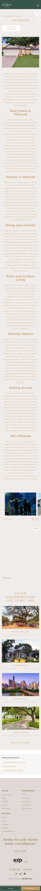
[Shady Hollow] (20, 620)
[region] (20, 553)
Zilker (24, 795)
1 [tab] (3, 519)
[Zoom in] (36, 528)
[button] (38, 5)
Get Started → (30, 888)
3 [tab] (6, 519)
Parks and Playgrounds (11, 28)
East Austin (26, 802)
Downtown (25, 798)
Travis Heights (27, 808)
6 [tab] (11, 519)
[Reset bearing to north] (36, 534)
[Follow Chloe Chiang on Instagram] (16, 873)
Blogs (4, 798)
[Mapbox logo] (6, 578)
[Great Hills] (20, 721)
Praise (4, 805)
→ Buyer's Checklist (9, 766)
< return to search (12, 16)
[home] (7, 5)
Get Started (6, 808)
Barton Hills (26, 805)
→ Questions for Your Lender (12, 770)
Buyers (4, 817)
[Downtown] (20, 687)
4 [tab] (8, 519)
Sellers (4, 821)
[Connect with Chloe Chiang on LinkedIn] (25, 873)
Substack (5, 828)
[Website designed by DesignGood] (27, 879)
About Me (5, 802)
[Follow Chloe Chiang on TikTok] (20, 873)
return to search (20, 743)
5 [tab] (9, 519)
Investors (5, 824)
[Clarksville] (20, 654)
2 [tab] (5, 519)
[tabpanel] (20, 504)
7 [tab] (12, 519)
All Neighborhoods (8, 831)
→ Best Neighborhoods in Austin (13, 762)
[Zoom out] (36, 531)
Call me (10, 888)
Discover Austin (7, 795)
